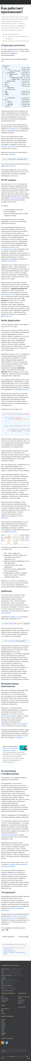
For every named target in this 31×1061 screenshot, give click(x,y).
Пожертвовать (22, 1007)
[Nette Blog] (2, 1043)
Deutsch (3, 1023)
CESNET (3, 1051)
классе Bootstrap (11, 261)
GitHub (20, 998)
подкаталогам (14, 128)
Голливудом (19, 737)
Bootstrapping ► (23, 936)
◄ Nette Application (9, 936)
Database (7, 979)
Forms (10, 980)
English (3, 1019)
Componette (21, 1000)
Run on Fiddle (28, 414)
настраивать (12, 864)
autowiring (11, 874)
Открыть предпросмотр (9, 950)
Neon (7, 984)
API (2, 1012)
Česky (2, 1021)
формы (22, 714)
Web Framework (11, 968)
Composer (12, 154)
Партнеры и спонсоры (24, 996)
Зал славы (21, 1001)
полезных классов (17, 916)
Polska (3, 1029)
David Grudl (12, 1056)
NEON (16, 837)
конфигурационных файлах (9, 835)
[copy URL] (25, 45)
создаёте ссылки (15, 616)
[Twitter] (7, 1043)
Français (3, 1026)
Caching (3, 977)
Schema (8, 987)
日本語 (2, 1034)
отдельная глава (9, 294)
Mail (6, 982)
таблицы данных (6, 716)
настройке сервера (15, 198)
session (3, 850)
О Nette (3, 1013)
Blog (2, 1010)
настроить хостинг (7, 146)
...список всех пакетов (7, 990)
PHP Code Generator (6, 985)
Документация (5, 1008)
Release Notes (4, 1000)
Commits (3, 1001)
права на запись (10, 166)
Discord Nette (4, 998)
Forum (2, 996)
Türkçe (3, 1031)
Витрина (20, 1003)
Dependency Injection (12, 975)
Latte (22, 597)
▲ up (28, 1058)
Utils (9, 989)
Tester (10, 972)
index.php (8, 316)
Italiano (3, 1028)
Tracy (24, 229)
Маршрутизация (24, 389)
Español (3, 1024)
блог (10, 922)
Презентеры (13, 531)
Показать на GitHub (8, 947)
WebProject (14, 51)
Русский (3, 1033)
